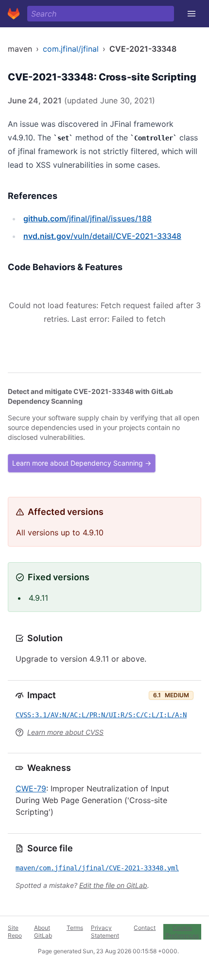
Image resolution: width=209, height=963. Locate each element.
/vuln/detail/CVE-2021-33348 (102, 236)
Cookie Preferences (182, 931)
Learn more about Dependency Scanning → (81, 463)
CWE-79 (31, 788)
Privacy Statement (105, 931)
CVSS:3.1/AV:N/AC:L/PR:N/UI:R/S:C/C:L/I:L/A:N (101, 715)
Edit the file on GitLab (113, 885)
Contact (145, 927)
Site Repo (15, 931)
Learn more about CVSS (65, 732)
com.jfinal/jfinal (71, 49)
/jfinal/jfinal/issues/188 (87, 218)
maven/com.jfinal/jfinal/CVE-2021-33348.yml (97, 868)
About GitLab (43, 931)
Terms (75, 927)
